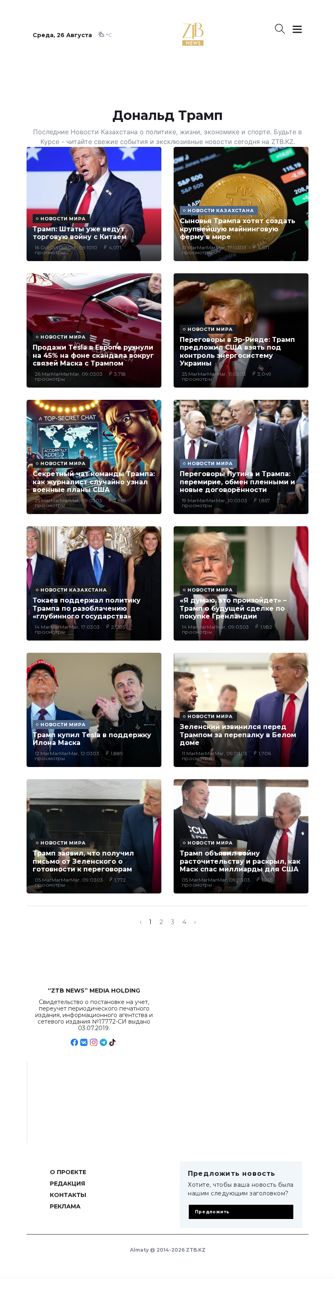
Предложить (212, 1212)
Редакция (67, 1183)
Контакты (68, 1195)
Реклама (65, 1206)
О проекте (68, 1172)
